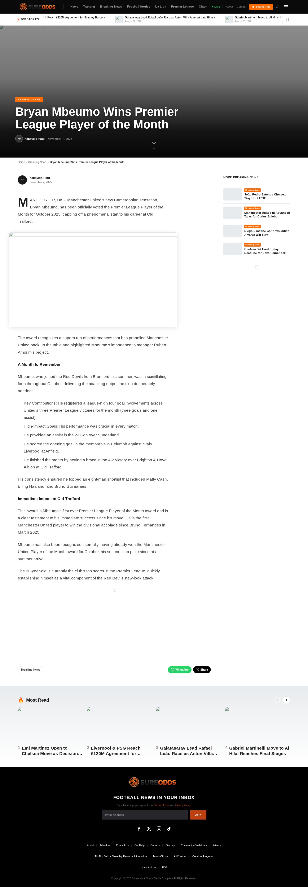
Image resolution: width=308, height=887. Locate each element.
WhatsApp (182, 669)
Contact (241, 6)
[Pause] (287, 19)
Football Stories (138, 6)
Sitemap (170, 845)
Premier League (182, 6)
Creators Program (202, 856)
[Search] (277, 7)
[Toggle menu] (285, 7)
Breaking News (111, 6)
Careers (155, 845)
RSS (164, 867)
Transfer (89, 6)
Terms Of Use (160, 856)
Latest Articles (148, 867)
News (74, 6)
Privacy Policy (182, 805)
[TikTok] (169, 828)
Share (204, 669)
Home (21, 162)
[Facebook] (138, 828)
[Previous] (277, 700)
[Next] (286, 700)
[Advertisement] (114, 623)
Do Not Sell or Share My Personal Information (121, 856)
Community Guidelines (194, 845)
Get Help (140, 845)
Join (198, 814)
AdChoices (180, 856)
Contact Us (122, 845)
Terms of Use (161, 805)
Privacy (217, 845)
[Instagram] (159, 828)
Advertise (105, 845)
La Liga (160, 6)
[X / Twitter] (148, 828)
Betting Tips (263, 6)
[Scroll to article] (154, 145)
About (229, 6)
